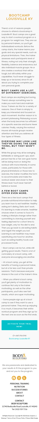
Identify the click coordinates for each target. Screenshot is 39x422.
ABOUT (19, 393)
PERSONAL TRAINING (19, 383)
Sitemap (3, 418)
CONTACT (19, 396)
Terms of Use (11, 418)
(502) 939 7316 (21, 409)
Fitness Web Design (32, 418)
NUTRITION (19, 387)
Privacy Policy (20, 418)
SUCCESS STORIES (19, 390)
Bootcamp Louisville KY (19, 338)
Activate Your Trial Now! (20, 325)
